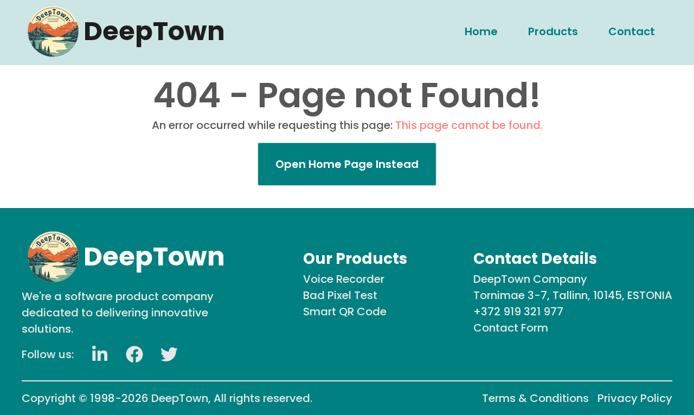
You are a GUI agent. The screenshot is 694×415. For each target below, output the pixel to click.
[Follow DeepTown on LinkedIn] (100, 354)
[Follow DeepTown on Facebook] (134, 354)
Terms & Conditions (535, 398)
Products (553, 31)
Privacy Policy (634, 398)
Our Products (355, 258)
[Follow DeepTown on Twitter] (169, 354)
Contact (631, 31)
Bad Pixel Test (340, 295)
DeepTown (179, 398)
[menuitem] (481, 31)
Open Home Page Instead (347, 164)
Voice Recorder (343, 279)
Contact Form (510, 327)
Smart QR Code (345, 311)
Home (481, 31)
